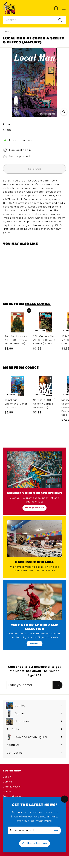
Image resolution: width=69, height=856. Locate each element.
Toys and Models (13, 796)
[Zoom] (64, 111)
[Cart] (56, 8)
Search (7, 776)
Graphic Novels (12, 786)
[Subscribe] (56, 830)
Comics (32, 367)
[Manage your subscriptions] (34, 469)
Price (6, 124)
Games (34, 643)
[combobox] (34, 20)
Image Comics (38, 303)
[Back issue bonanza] (34, 538)
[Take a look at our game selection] (34, 602)
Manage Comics (34, 507)
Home (6, 31)
